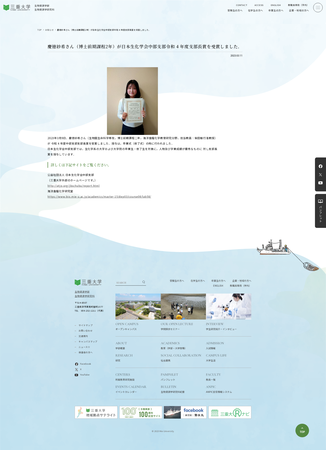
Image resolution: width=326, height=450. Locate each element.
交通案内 (83, 336)
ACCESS (259, 5)
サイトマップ (86, 325)
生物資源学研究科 (85, 296)
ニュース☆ (84, 347)
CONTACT (241, 5)
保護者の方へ (86, 352)
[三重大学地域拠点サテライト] (96, 417)
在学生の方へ (255, 10)
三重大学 (88, 282)
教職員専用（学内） (298, 5)
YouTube (320, 182)
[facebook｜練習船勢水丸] (185, 417)
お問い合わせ (86, 330)
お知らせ (49, 29)
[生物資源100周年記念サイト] (140, 417)
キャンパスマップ (88, 341)
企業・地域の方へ (299, 10)
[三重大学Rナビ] (230, 417)
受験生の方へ (235, 10)
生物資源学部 (82, 291)
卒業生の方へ (276, 10)
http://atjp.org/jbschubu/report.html (74, 186)
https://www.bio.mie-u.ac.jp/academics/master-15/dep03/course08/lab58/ (99, 196)
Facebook (320, 166)
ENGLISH (276, 5)
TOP (39, 29)
